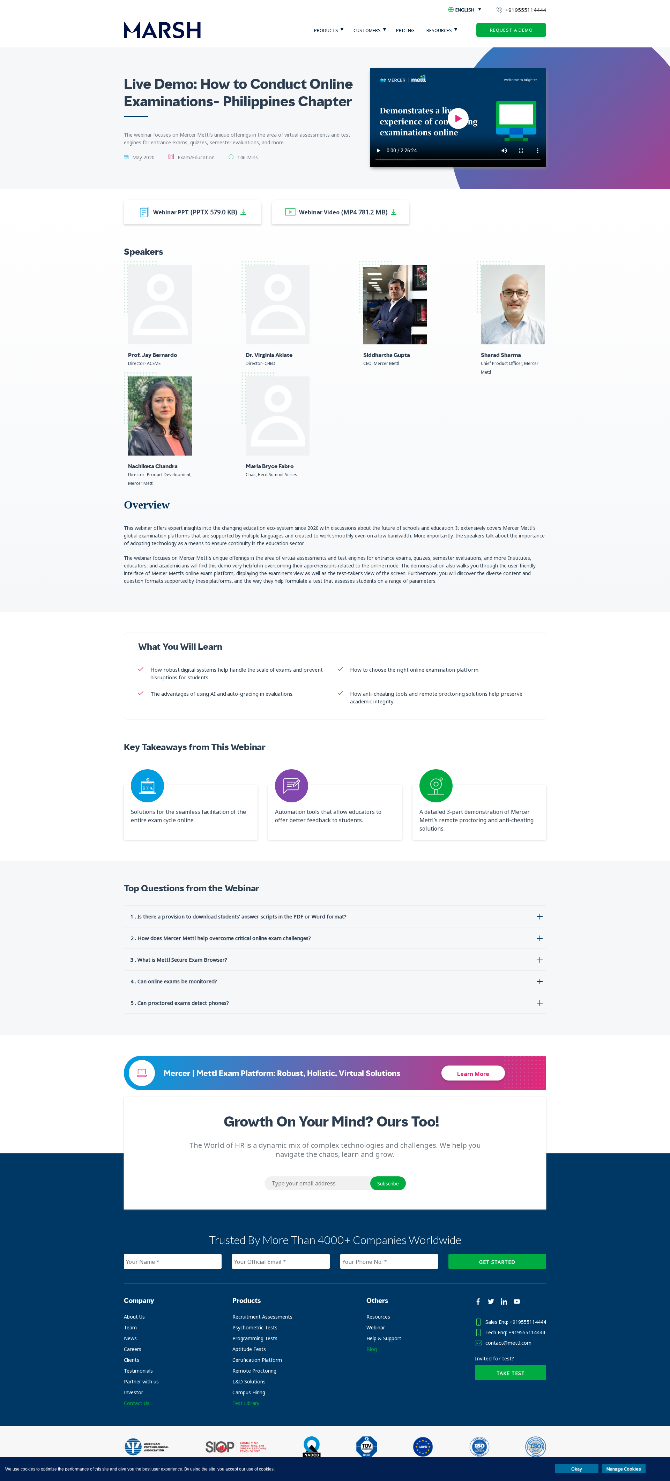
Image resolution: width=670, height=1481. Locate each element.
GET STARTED (497, 1262)
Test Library (245, 1403)
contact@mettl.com (508, 1342)
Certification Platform (257, 1360)
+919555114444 (525, 9)
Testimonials (138, 1370)
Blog (371, 1349)
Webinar (375, 1327)
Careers (132, 1349)
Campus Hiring (248, 1392)
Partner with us (141, 1381)
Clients (131, 1360)
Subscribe (388, 1183)
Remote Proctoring (254, 1370)
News (130, 1338)
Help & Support (383, 1338)
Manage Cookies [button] (623, 1469)
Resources (378, 1316)
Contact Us (136, 1403)
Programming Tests (254, 1338)
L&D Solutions (249, 1381)
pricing (405, 30)
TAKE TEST (511, 1373)
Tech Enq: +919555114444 (515, 1332)
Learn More (473, 1074)
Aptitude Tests (249, 1349)
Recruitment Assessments (262, 1316)
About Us (134, 1316)
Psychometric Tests (254, 1327)
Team (130, 1327)
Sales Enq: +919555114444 (515, 1322)
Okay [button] (576, 1469)
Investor (133, 1392)
